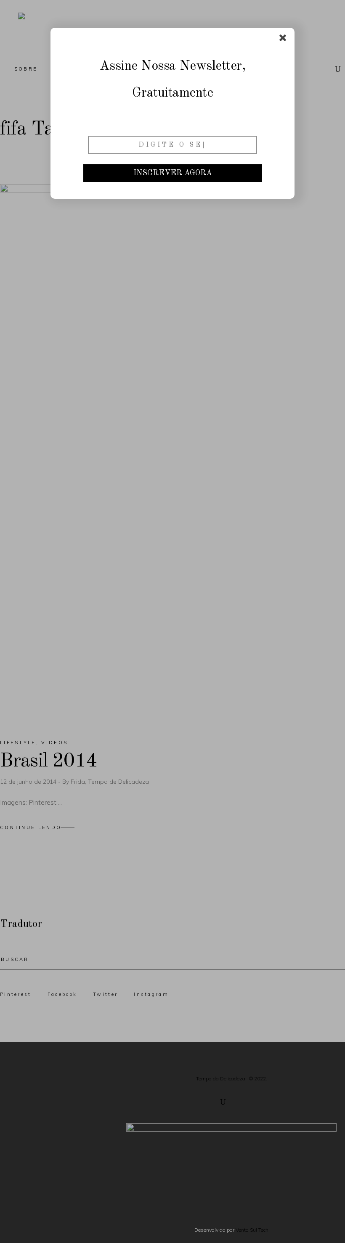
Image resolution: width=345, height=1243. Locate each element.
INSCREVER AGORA (172, 173)
